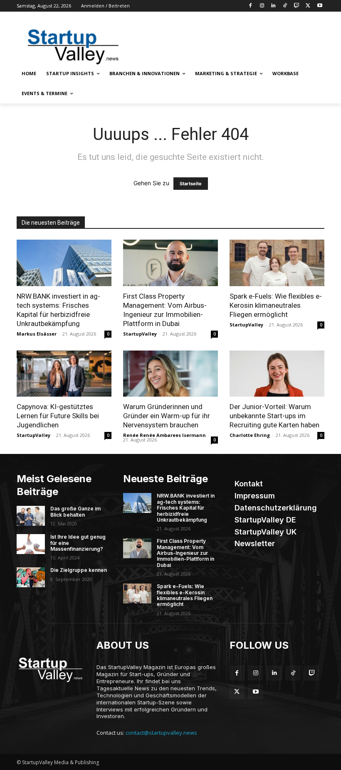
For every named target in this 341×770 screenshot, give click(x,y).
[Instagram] (262, 6)
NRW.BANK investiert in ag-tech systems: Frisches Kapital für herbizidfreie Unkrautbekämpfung (186, 508)
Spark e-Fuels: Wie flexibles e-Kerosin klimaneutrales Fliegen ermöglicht (276, 305)
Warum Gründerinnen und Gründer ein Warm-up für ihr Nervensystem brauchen (166, 415)
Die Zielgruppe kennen (78, 570)
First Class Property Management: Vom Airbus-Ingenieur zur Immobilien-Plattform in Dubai (185, 553)
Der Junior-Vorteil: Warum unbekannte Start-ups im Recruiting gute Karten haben (274, 415)
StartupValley (140, 334)
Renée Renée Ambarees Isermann (164, 435)
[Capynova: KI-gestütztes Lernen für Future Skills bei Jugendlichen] (64, 374)
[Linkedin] (273, 6)
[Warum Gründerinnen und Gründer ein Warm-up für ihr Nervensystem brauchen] (170, 374)
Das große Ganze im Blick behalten (75, 511)
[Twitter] (308, 6)
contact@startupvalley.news (161, 732)
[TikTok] (285, 6)
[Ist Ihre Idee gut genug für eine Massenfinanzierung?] (31, 544)
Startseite (191, 183)
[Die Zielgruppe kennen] (31, 577)
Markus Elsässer (37, 334)
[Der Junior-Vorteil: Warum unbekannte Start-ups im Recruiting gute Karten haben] (277, 374)
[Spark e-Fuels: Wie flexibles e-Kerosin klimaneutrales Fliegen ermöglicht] (277, 263)
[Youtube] (319, 6)
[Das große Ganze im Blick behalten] (31, 516)
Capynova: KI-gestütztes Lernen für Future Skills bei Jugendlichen (58, 415)
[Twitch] (296, 6)
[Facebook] (250, 6)
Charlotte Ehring (250, 435)
